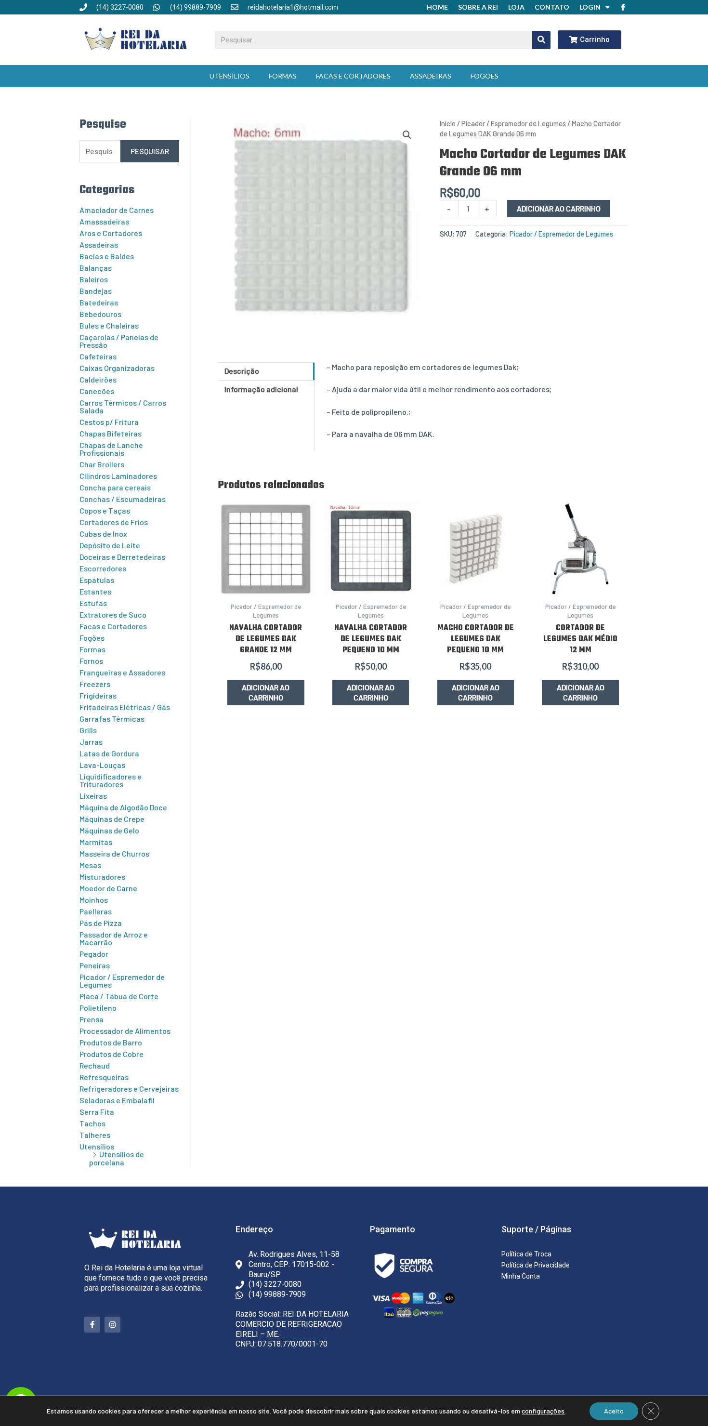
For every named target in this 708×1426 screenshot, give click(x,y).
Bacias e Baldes (106, 256)
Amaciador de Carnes (116, 209)
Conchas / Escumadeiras (122, 498)
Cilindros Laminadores (118, 475)
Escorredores (102, 568)
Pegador (93, 953)
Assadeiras (430, 76)
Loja (516, 7)
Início (448, 123)
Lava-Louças (102, 764)
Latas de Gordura (109, 753)
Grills (88, 730)
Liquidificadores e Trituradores (110, 780)
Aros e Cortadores (110, 233)
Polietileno (98, 1007)
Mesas (90, 865)
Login (590, 7)
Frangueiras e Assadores (122, 672)
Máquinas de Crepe (111, 818)
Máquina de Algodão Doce (123, 807)
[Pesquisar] (541, 40)
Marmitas (95, 841)
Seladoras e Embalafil (117, 1100)
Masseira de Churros (114, 853)
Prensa (91, 1019)
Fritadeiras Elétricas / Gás (124, 707)
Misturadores (102, 876)
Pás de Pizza (100, 922)
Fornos (91, 660)
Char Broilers (101, 464)
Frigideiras (98, 695)
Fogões (484, 76)
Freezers (94, 683)
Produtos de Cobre (111, 1053)
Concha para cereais (115, 487)
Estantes (95, 591)
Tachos (92, 1123)
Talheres (94, 1134)
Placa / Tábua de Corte (118, 996)
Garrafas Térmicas (111, 718)
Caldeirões (98, 379)
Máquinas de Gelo (109, 830)
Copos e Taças (104, 510)
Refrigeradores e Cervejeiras (129, 1088)
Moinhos (93, 899)
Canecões (96, 391)
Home (437, 7)
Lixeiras (93, 795)
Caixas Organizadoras (117, 367)
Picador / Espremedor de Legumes (122, 980)
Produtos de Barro (110, 1042)
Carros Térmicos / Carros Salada (122, 406)
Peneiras (94, 965)
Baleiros (93, 279)
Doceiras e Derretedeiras (122, 556)
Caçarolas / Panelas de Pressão (118, 340)
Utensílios (229, 76)
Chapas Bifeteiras (110, 433)
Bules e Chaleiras (109, 325)
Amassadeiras (104, 221)
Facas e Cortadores (353, 76)
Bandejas (95, 290)
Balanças (95, 267)
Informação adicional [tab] (261, 389)
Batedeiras (98, 302)
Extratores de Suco (112, 614)
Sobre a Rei (478, 7)
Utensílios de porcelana (116, 1158)
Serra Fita (96, 1111)
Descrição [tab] (241, 370)
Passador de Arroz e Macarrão (113, 938)
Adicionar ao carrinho (559, 208)
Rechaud (94, 1065)
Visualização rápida (266, 585)
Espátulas (96, 579)
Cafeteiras (98, 356)
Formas (283, 76)
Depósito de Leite (109, 545)
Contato (552, 7)
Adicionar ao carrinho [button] (265, 692)
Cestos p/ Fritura (109, 421)
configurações (543, 1411)
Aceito (614, 1411)
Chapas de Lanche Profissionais (111, 448)
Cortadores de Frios (113, 522)
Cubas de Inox (103, 533)
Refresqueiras (104, 1077)
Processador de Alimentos (124, 1030)
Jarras (91, 741)
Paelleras (95, 911)
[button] (407, 135)
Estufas (93, 602)
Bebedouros (100, 313)
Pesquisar (150, 151)
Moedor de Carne (108, 888)
